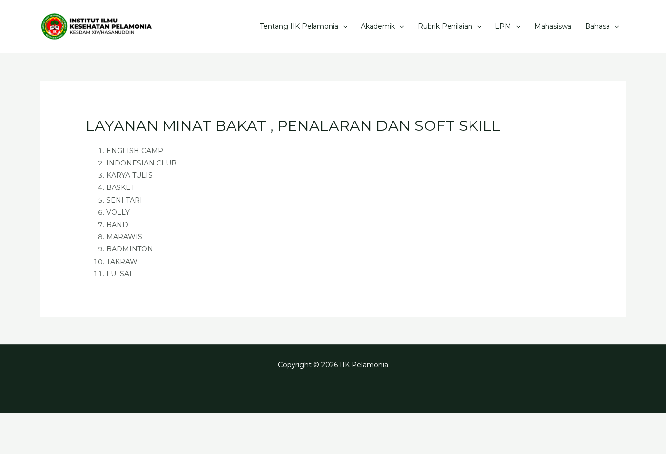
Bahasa (597, 26)
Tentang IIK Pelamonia (299, 26)
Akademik (378, 26)
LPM (503, 26)
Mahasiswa (552, 26)
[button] (342, 26)
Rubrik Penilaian (445, 26)
